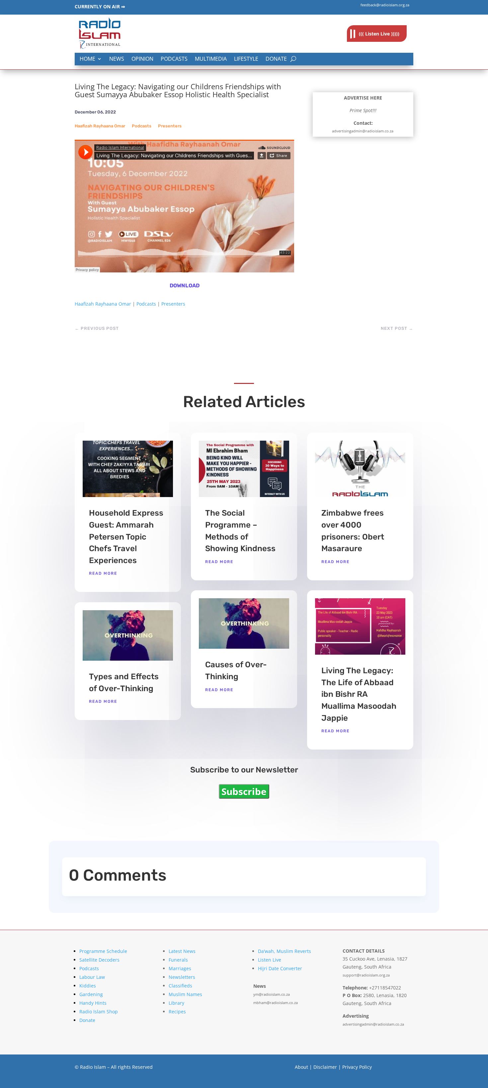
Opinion (142, 59)
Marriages (180, 968)
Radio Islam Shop (98, 1011)
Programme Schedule (103, 951)
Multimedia (211, 59)
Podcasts (174, 59)
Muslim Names (185, 994)
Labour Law (92, 977)
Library (176, 1003)
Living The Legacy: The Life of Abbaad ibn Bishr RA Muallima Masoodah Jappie (358, 694)
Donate (276, 59)
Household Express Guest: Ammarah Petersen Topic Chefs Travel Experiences (126, 536)
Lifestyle (246, 59)
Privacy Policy (357, 1067)
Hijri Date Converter (280, 968)
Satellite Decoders (99, 960)
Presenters (170, 125)
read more (103, 573)
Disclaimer (325, 1067)
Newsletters (182, 977)
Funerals (178, 960)
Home (87, 59)
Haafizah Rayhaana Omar (100, 125)
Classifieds (180, 985)
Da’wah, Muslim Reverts (284, 951)
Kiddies (87, 985)
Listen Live (269, 960)
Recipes (177, 1011)
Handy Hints (93, 1003)
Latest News (182, 951)
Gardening (91, 994)
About (301, 1067)
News (116, 59)
